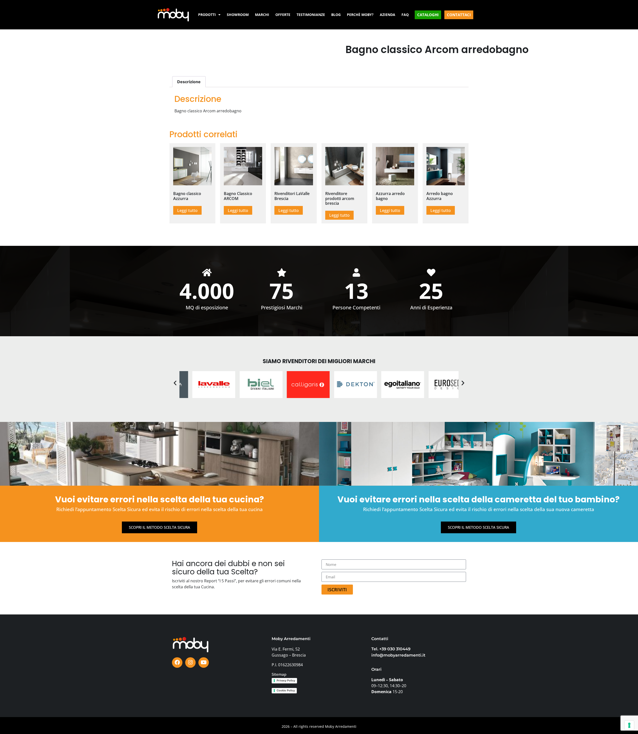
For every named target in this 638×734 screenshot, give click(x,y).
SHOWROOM (238, 14)
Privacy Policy (286, 680)
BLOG (336, 14)
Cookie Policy (286, 690)
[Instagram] (190, 662)
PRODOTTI (207, 14)
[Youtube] (203, 662)
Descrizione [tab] (189, 81)
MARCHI (262, 14)
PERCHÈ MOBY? (360, 14)
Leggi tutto (187, 210)
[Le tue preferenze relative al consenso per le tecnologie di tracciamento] (629, 725)
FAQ (405, 14)
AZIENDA (387, 14)
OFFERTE (282, 14)
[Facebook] (177, 662)
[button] (175, 383)
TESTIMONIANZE (311, 14)
